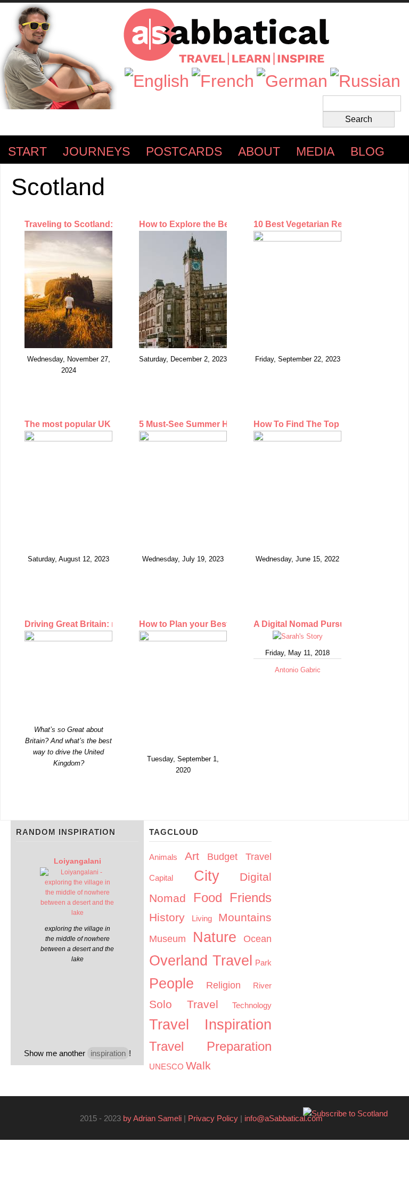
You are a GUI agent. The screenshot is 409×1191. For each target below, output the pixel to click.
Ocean (257, 939)
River (262, 985)
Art (192, 856)
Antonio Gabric (298, 670)
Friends (251, 897)
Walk (198, 1065)
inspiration (108, 1053)
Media (315, 151)
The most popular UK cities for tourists (102, 424)
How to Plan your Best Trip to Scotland (217, 624)
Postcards (184, 151)
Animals (163, 857)
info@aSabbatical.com (286, 1118)
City (206, 876)
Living (202, 918)
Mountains (245, 917)
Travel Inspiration (210, 1025)
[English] (157, 81)
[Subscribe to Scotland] (345, 1113)
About (259, 151)
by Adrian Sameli (152, 1118)
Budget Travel (239, 856)
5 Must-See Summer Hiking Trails (205, 424)
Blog (367, 151)
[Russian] (365, 81)
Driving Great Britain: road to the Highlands (111, 624)
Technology (252, 1005)
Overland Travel (200, 961)
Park (263, 962)
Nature (214, 937)
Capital (161, 877)
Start (27, 151)
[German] (292, 81)
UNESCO (166, 1066)
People (171, 984)
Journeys (96, 151)
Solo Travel (183, 1004)
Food (207, 897)
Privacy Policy (213, 1118)
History (167, 917)
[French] (223, 81)
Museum (167, 939)
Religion (223, 985)
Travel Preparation (210, 1046)
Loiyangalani (77, 861)
